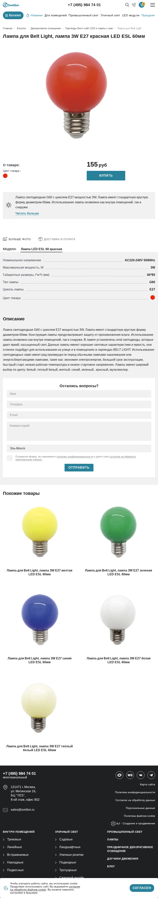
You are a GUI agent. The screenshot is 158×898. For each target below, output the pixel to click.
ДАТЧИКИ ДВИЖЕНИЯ (122, 858)
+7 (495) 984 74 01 (84, 5)
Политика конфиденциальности (135, 792)
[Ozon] (119, 775)
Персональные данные (140, 808)
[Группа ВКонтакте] (141, 775)
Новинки (37, 15)
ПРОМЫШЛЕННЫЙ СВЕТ (125, 831)
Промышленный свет (84, 15)
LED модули (131, 15)
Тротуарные (68, 870)
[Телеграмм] (151, 775)
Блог (111, 866)
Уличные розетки (71, 854)
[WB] (130, 775)
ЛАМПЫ (112, 839)
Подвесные (15, 870)
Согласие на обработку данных (135, 800)
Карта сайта (147, 784)
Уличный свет (110, 15)
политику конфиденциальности (74, 456)
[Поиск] (127, 5)
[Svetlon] (11, 4)
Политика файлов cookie (139, 815)
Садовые (66, 839)
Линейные (14, 847)
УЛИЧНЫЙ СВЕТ (66, 831)
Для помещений (56, 15)
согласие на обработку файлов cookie (45, 888)
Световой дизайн (71, 877)
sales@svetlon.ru (22, 809)
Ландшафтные (70, 847)
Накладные (15, 862)
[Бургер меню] (152, 5)
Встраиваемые (18, 854)
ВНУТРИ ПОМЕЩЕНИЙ (18, 831)
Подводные (67, 862)
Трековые (14, 839)
